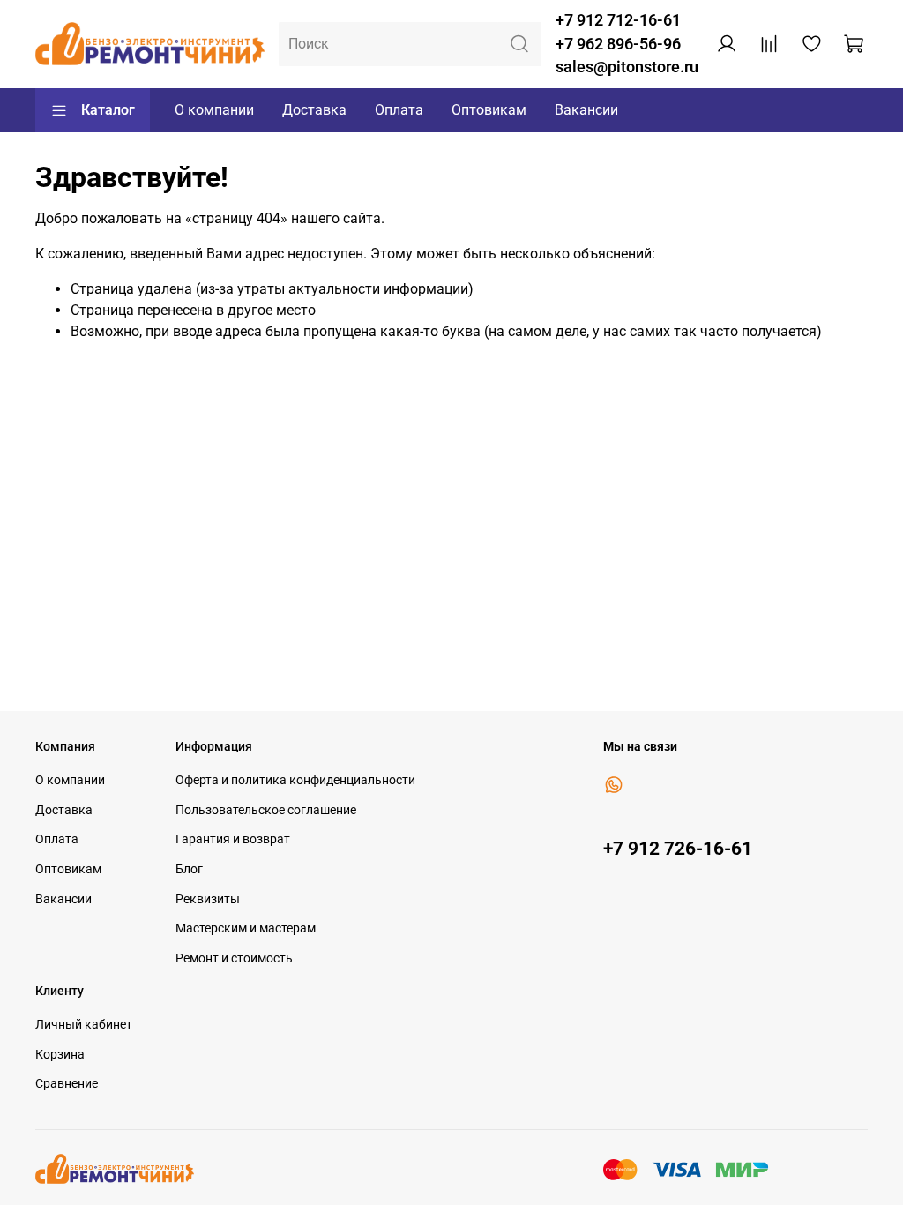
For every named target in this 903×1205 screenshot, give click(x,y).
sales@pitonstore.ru (627, 67)
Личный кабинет (83, 1024)
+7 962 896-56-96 (618, 44)
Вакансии (586, 109)
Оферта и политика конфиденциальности (295, 780)
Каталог (108, 109)
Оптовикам (489, 109)
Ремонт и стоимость (234, 958)
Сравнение (66, 1083)
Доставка (314, 109)
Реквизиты (207, 899)
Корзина (60, 1054)
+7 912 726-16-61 (677, 848)
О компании (214, 109)
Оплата (399, 109)
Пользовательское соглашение (265, 810)
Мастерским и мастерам (245, 928)
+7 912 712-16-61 (618, 20)
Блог (189, 869)
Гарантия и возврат (232, 839)
